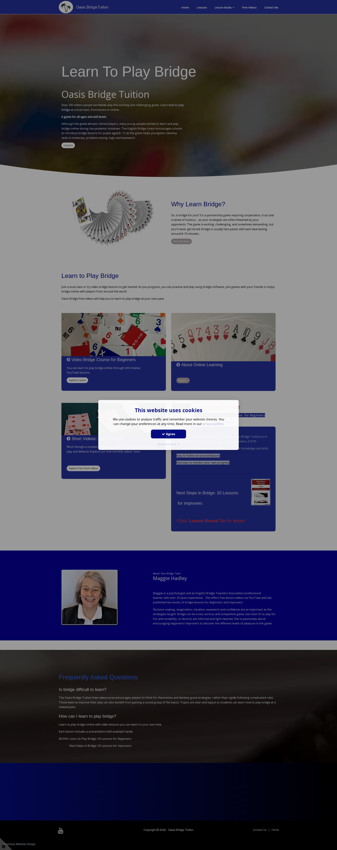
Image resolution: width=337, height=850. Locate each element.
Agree (170, 434)
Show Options (168, 444)
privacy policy (213, 424)
